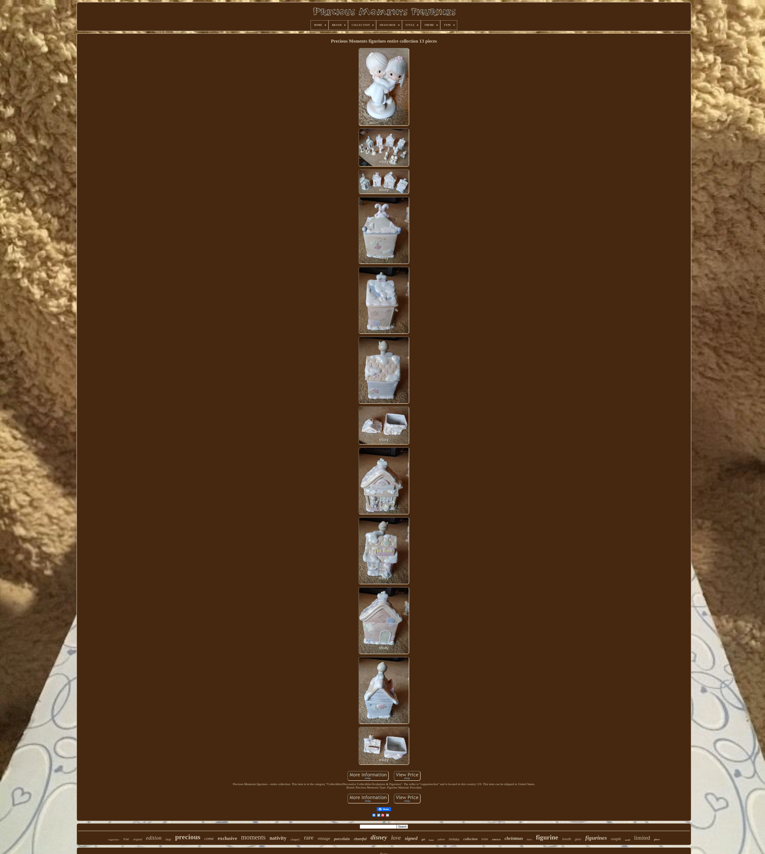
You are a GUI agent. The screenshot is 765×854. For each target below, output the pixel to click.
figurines (596, 837)
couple (616, 839)
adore (441, 839)
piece (657, 839)
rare (309, 837)
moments (253, 837)
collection (470, 839)
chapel (295, 839)
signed (411, 838)
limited (642, 838)
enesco (496, 839)
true (126, 839)
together (113, 839)
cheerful (360, 839)
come (209, 838)
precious (187, 837)
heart (529, 839)
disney (379, 837)
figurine (547, 837)
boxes (431, 840)
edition (154, 838)
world (627, 840)
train (485, 839)
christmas (514, 838)
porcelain (342, 838)
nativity (278, 838)
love (396, 837)
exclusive (227, 838)
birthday (454, 839)
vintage (324, 838)
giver (578, 839)
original (137, 839)
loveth (566, 839)
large (168, 839)
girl (423, 839)
